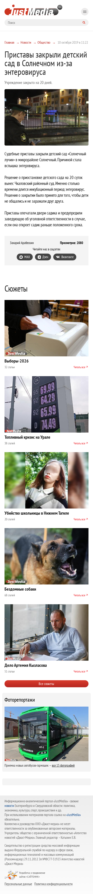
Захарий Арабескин (22, 242)
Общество (43, 42)
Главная (9, 42)
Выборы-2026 (17, 361)
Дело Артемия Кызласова (26, 665)
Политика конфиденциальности (53, 884)
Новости (26, 42)
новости (9, 805)
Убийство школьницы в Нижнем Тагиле (37, 513)
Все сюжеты (46, 683)
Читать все (79, 367)
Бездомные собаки (20, 589)
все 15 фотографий (63, 765)
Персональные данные (18, 884)
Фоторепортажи (20, 699)
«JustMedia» (73, 815)
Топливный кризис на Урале (27, 437)
